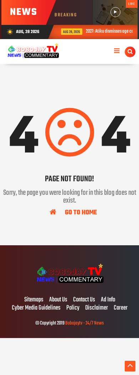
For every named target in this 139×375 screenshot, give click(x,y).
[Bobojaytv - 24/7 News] (69, 285)
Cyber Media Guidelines (36, 308)
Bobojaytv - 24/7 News (84, 323)
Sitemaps (33, 300)
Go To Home (80, 212)
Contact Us (84, 300)
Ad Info (108, 300)
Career (121, 308)
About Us (58, 300)
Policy (72, 308)
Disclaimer (96, 308)
